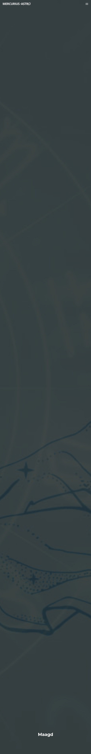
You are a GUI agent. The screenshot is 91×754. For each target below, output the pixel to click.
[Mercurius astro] (17, 3)
